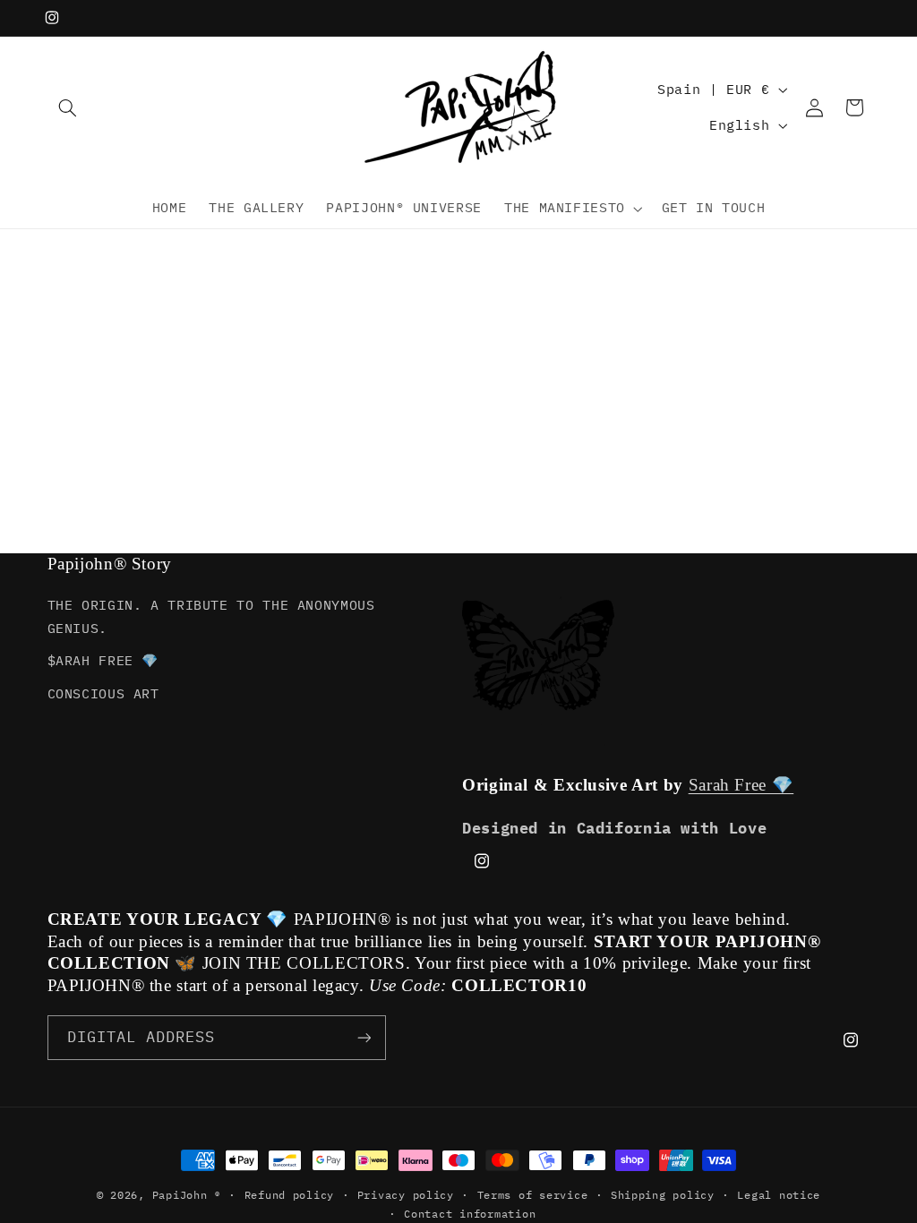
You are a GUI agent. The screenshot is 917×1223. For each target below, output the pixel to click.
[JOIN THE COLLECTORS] (363, 1037)
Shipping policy (663, 1195)
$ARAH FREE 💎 (103, 660)
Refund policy (289, 1195)
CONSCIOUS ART (103, 693)
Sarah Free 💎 (741, 784)
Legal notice (778, 1195)
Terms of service (532, 1195)
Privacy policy (405, 1195)
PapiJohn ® (186, 1195)
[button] (68, 107)
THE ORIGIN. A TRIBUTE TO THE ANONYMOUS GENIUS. (211, 616)
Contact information (470, 1213)
